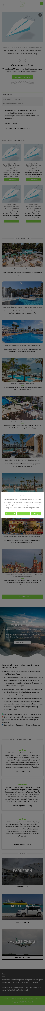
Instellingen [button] (35, 514)
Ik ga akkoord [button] (10, 514)
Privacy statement (23, 514)
